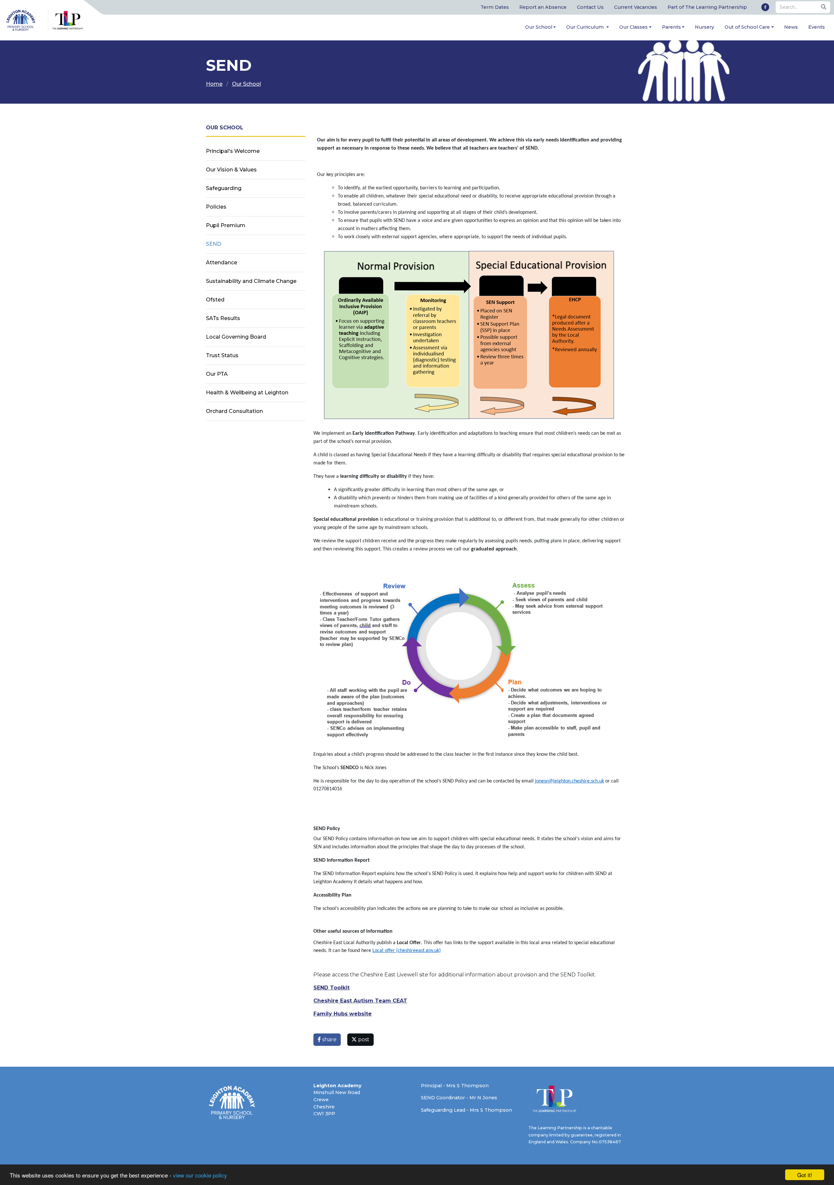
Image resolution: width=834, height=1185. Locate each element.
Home (214, 84)
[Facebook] (765, 7)
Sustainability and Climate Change (251, 281)
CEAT (399, 1001)
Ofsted (215, 300)
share (329, 1039)
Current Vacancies (635, 7)
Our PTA (217, 374)
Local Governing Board (236, 337)
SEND (213, 244)
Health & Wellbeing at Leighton (247, 392)
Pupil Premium (225, 225)
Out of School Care (747, 27)
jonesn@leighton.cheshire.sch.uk (569, 781)
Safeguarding (223, 188)
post (363, 1039)
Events (816, 27)
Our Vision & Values (231, 170)
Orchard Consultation (234, 411)
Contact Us (590, 7)
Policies (216, 207)
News (791, 27)
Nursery (704, 27)
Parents (671, 27)
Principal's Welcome (233, 151)
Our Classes (633, 27)
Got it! (804, 1175)
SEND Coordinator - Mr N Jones (459, 1098)
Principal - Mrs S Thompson (455, 1086)
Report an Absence (543, 7)
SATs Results (223, 318)
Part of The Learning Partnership (707, 7)
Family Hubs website (342, 1014)
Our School (538, 27)
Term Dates (495, 7)
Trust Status (222, 355)
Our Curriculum (585, 27)
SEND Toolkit (331, 988)
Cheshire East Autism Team (352, 1001)
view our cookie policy (200, 1175)
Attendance (221, 262)
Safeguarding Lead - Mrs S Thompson (466, 1110)
